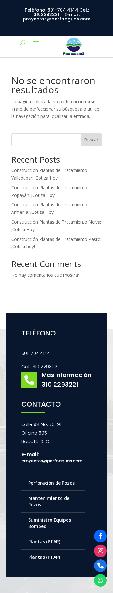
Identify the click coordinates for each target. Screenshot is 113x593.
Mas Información (66, 375)
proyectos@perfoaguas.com (51, 461)
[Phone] (100, 565)
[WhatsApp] (100, 580)
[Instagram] (100, 551)
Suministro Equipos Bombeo (49, 523)
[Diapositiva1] (73, 55)
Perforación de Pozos (51, 483)
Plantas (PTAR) (44, 542)
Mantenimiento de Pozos (48, 501)
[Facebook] (100, 536)
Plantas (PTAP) (44, 557)
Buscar (91, 140)
